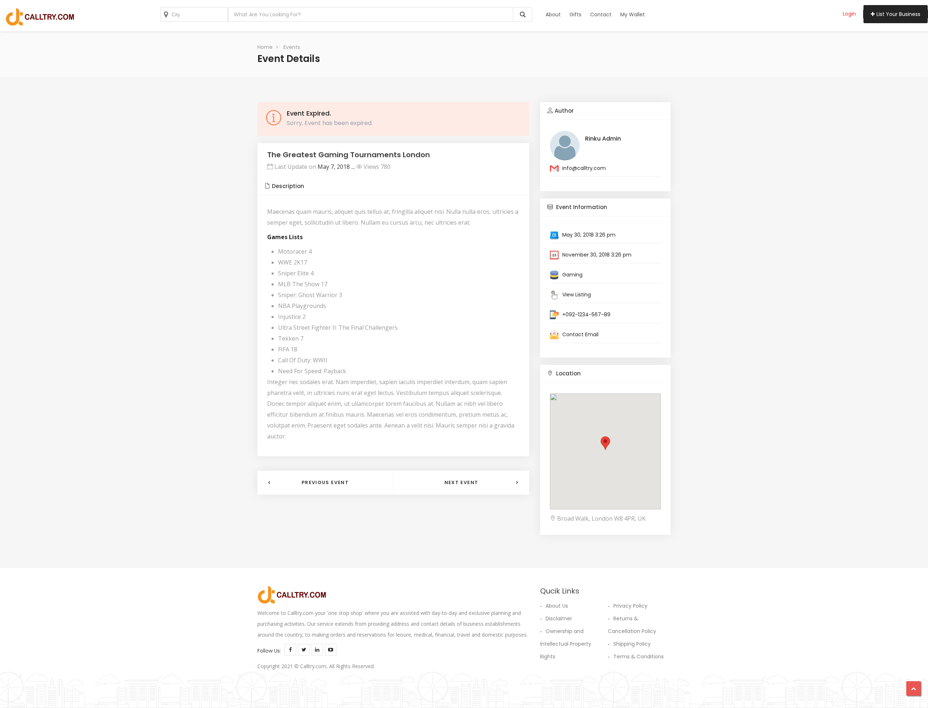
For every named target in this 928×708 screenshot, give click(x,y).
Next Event (461, 482)
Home (265, 47)
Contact (601, 14)
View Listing (576, 294)
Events (291, 47)
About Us (557, 605)
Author (564, 110)
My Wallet (632, 14)
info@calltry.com (584, 168)
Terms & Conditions (638, 656)
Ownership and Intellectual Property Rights (565, 644)
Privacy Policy (630, 605)
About (553, 14)
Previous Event (325, 482)
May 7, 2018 (334, 167)
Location (568, 373)
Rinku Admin (603, 138)
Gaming (572, 274)
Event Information (581, 207)
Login (849, 13)
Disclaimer (559, 618)
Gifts (575, 14)
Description (288, 186)
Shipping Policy (632, 643)
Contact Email (580, 334)
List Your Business (898, 14)
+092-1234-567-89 (586, 314)
